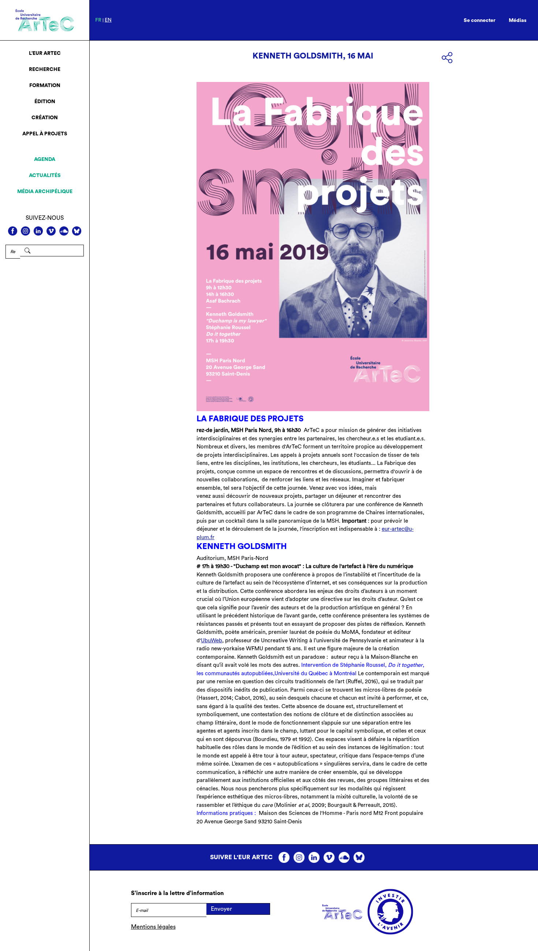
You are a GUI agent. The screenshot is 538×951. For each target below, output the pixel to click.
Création (44, 117)
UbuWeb (211, 640)
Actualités (45, 175)
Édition (44, 101)
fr (98, 20)
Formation (44, 85)
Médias (518, 20)
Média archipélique (44, 191)
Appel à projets (44, 133)
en (108, 20)
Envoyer (221, 909)
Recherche (44, 69)
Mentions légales (153, 927)
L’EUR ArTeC (45, 53)
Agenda (44, 159)
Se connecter (480, 20)
